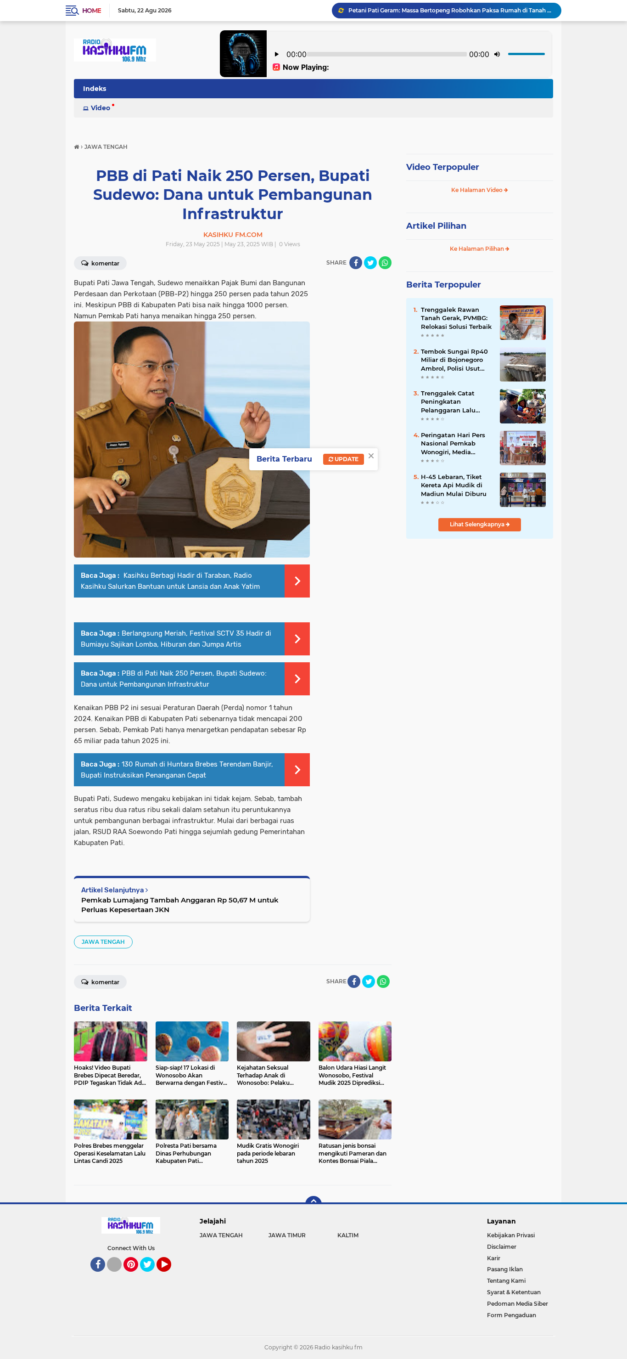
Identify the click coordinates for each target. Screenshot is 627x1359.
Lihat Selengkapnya (478, 524)
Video (100, 108)
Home (91, 10)
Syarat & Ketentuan (514, 1292)
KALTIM (347, 1235)
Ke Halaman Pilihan (477, 248)
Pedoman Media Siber (517, 1303)
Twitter (151, 1276)
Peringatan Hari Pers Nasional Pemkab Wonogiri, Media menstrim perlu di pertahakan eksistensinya (453, 443)
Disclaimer (501, 1246)
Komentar (104, 263)
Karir (493, 1258)
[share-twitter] (370, 262)
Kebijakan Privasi (511, 1235)
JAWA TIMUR (287, 1235)
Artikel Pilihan (436, 226)
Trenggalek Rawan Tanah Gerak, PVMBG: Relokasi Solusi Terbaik (456, 318)
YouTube (170, 1276)
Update (345, 459)
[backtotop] (313, 1204)
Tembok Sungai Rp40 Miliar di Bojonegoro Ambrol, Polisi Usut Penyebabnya (454, 360)
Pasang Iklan (505, 1269)
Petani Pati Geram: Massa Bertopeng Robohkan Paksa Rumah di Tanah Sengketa (450, 10)
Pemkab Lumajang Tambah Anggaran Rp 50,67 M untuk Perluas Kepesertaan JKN (180, 905)
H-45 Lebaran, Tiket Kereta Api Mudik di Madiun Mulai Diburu (454, 485)
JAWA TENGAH (103, 941)
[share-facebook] (355, 262)
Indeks (94, 89)
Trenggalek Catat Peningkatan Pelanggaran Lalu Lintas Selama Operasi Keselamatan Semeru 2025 (456, 401)
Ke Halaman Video (477, 189)
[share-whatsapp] (385, 262)
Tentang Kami (506, 1280)
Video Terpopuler (442, 167)
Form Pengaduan (511, 1315)
